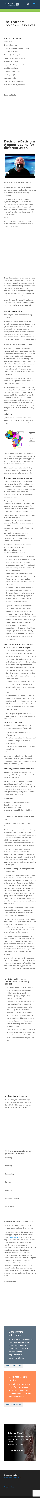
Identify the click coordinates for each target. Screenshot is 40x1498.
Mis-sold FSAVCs (16, 1433)
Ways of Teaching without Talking (16, 65)
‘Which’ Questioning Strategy (14, 55)
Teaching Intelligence (11, 68)
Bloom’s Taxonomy (10, 45)
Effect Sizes (8, 42)
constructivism (14, 1237)
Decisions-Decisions (11, 51)
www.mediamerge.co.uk (12, 1478)
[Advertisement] (20, 116)
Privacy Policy (9, 1487)
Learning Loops (9, 75)
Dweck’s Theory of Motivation (14, 81)
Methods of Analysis (11, 61)
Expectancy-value (10, 78)
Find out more (13, 1365)
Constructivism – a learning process (17, 48)
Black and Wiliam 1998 (12, 71)
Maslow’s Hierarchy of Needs (14, 85)
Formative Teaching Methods (14, 58)
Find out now (17, 1450)
